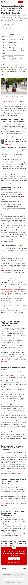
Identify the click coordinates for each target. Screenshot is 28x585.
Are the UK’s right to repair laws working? (14, 37)
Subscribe (20, 1)
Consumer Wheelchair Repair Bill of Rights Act (12, 289)
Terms (10, 575)
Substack (8, 582)
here (22, 440)
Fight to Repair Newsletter (9, 24)
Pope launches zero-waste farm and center (13, 52)
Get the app (20, 579)
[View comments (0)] (7, 28)
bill (20, 297)
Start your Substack (10, 579)
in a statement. (16, 166)
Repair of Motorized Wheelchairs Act (12, 292)
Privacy (24, 574)
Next (24, 568)
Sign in (25, 1)
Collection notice (15, 575)
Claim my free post (14, 559)
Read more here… (14, 440)
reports (11, 375)
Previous (5, 568)
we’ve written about (7, 101)
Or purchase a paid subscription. (14, 562)
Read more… (4, 361)
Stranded (23, 196)
